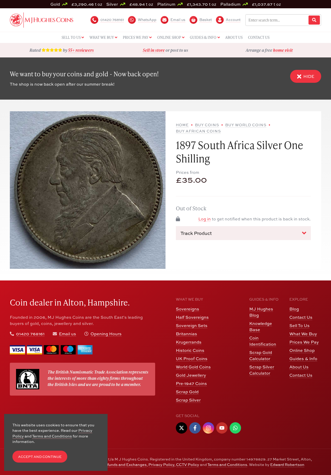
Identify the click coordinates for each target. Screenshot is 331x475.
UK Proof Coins (191, 358)
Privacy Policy (161, 464)
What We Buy (303, 334)
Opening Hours (106, 334)
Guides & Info (303, 358)
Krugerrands (188, 342)
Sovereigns (187, 309)
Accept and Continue (40, 457)
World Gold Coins (193, 367)
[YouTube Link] (222, 428)
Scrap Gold (187, 392)
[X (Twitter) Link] (181, 428)
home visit (283, 50)
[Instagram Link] (208, 428)
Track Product (196, 233)
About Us (299, 367)
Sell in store (154, 50)
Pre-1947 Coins (191, 383)
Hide (308, 76)
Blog (294, 309)
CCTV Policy (187, 464)
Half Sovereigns (192, 317)
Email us (67, 334)
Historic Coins (190, 350)
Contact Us (300, 317)
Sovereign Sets (191, 325)
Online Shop (302, 350)
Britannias (186, 334)
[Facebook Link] (195, 428)
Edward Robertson (287, 464)
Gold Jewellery (191, 375)
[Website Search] (314, 20)
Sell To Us (299, 325)
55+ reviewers (81, 50)
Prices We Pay (304, 342)
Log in (204, 219)
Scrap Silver (188, 400)
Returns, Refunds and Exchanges (116, 464)
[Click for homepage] (41, 19)
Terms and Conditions (227, 464)
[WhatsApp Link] (235, 428)
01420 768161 (30, 334)
